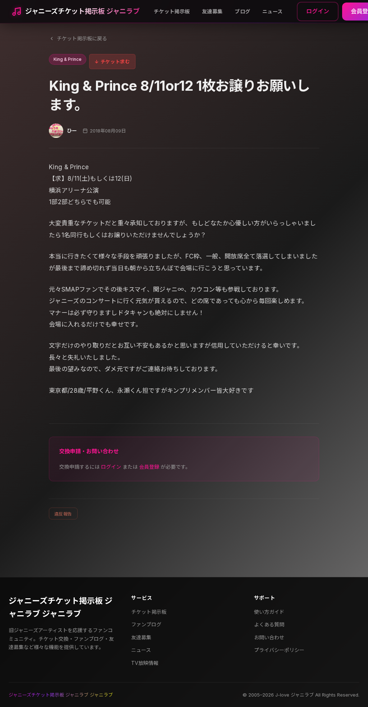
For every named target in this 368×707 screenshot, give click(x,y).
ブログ (242, 11)
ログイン (317, 11)
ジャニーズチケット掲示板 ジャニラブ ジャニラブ (60, 607)
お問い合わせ (269, 637)
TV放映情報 (144, 663)
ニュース (272, 11)
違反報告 (63, 514)
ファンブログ (146, 624)
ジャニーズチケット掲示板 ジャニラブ (82, 11)
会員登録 (149, 467)
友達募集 (212, 11)
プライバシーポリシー (279, 650)
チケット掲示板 (172, 11)
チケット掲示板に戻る (82, 38)
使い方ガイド (269, 612)
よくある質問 (269, 624)
